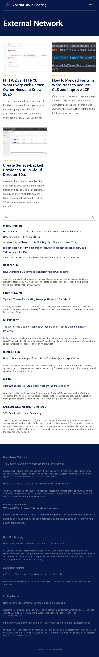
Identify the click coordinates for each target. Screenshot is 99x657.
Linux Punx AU (12, 292)
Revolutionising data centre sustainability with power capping (36, 271)
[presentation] (25, 57)
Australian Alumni (13, 567)
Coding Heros (11, 596)
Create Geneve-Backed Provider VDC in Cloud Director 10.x (23, 170)
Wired (7, 379)
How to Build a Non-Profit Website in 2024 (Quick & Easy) (34, 543)
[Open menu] (90, 5)
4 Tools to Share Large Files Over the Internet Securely (32, 574)
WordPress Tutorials (15, 457)
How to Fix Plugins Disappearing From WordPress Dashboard (36, 483)
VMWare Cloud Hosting (14, 504)
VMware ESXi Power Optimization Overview (30, 508)
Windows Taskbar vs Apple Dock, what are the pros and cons (36, 385)
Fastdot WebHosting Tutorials (24, 406)
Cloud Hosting (10, 76)
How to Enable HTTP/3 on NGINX (21, 236)
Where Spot (11, 320)
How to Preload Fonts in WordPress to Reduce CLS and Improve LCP (73, 85)
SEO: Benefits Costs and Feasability (22, 413)
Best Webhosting (13, 537)
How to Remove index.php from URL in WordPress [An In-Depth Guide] (41, 358)
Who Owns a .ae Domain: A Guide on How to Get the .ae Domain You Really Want (46, 622)
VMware (10, 514)
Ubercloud (10, 265)
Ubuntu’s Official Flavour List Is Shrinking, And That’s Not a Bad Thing (40, 242)
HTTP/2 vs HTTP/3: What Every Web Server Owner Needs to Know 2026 (23, 87)
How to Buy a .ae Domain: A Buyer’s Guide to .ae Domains (34, 602)
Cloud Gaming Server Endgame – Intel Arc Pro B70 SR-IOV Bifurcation (41, 257)
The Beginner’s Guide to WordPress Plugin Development (33, 463)
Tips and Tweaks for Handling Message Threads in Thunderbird (37, 299)
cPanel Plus (11, 351)
